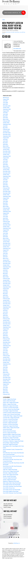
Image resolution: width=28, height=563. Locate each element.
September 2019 (7, 211)
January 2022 (6, 169)
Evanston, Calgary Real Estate (10, 422)
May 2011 (5, 369)
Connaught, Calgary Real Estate (10, 410)
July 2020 (5, 199)
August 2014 (6, 308)
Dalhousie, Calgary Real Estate (10, 421)
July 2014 (5, 310)
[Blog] (18, 537)
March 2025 (5, 119)
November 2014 (6, 303)
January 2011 (6, 375)
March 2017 (5, 258)
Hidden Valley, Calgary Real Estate (11, 427)
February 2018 (6, 240)
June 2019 (5, 216)
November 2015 (6, 283)
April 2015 (5, 295)
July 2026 (5, 100)
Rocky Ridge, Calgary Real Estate (11, 442)
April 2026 (5, 104)
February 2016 (6, 278)
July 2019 (5, 214)
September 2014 (7, 307)
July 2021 (5, 179)
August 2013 (6, 328)
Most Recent (6, 97)
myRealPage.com (16, 543)
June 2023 (5, 141)
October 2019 (6, 209)
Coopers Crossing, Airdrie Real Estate (12, 412)
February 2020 (6, 208)
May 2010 (5, 389)
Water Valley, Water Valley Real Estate (12, 483)
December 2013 (6, 322)
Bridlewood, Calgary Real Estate (10, 405)
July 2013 (5, 330)
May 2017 (5, 255)
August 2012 (6, 347)
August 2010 (6, 384)
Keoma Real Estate (7, 429)
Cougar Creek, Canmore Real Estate (11, 414)
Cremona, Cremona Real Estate (10, 419)
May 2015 (5, 293)
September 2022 (7, 156)
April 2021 (5, 184)
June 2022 (5, 161)
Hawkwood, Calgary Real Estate (10, 426)
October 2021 (6, 174)
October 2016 (6, 265)
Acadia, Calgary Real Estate (9, 399)
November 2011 (6, 360)
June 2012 (5, 350)
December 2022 (6, 151)
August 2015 (6, 288)
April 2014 (5, 315)
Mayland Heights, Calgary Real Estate (12, 434)
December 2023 (6, 132)
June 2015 (5, 292)
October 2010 (6, 380)
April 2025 (5, 117)
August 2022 (6, 157)
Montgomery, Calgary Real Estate (10, 437)
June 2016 (5, 271)
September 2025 (7, 109)
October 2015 (6, 285)
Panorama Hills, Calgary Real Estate (11, 439)
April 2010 (5, 390)
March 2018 (5, 238)
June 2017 (5, 253)
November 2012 (6, 342)
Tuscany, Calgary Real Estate (10, 478)
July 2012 (5, 349)
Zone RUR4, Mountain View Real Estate (12, 486)
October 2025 (6, 107)
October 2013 (6, 325)
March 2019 (5, 219)
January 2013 (6, 340)
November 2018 (6, 225)
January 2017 (6, 260)
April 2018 (5, 236)
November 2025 (6, 105)
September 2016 (7, 266)
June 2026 (5, 102)
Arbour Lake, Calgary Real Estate (10, 402)
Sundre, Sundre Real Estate (9, 476)
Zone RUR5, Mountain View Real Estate (12, 493)
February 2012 (6, 355)
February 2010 (6, 394)
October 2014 (6, 305)
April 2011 (5, 370)
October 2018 (6, 226)
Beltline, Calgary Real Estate (9, 404)
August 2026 (6, 99)
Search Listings (7, 507)
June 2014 (5, 312)
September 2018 (7, 228)
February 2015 (6, 298)
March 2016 (5, 276)
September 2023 (7, 136)
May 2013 (5, 333)
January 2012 (6, 357)
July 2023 (5, 139)
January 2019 (6, 223)
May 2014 (5, 313)
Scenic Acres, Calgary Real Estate (11, 471)
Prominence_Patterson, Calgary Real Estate (13, 441)
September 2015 (7, 287)
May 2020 (5, 203)
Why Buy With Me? (8, 503)
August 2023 (6, 137)
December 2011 (6, 359)
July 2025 (5, 112)
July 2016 (5, 270)
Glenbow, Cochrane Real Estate (10, 424)
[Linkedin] (16, 537)
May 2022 (5, 162)
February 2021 (6, 188)
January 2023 (6, 149)
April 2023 (5, 144)
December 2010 (6, 377)
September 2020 (7, 196)
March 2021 (5, 186)
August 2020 (6, 198)
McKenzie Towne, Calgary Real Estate (12, 436)
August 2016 (6, 268)
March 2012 (5, 354)
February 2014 (6, 318)
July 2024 (5, 126)
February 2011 (6, 374)
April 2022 (5, 164)
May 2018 (5, 235)
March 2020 (5, 206)
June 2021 (5, 181)
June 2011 (5, 367)
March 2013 (5, 337)
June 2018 (5, 233)
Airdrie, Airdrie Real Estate (9, 400)
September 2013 (7, 327)
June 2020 (5, 201)
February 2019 (6, 221)
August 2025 (6, 111)
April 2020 (5, 204)
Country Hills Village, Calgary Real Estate (12, 415)
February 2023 (6, 147)
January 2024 (6, 131)
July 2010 (5, 385)
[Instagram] (14, 537)
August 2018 (6, 230)
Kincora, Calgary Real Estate (9, 432)
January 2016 (6, 280)
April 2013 (5, 335)
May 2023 (5, 142)
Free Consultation (8, 518)
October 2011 (6, 362)
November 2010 (6, 379)
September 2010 (7, 382)
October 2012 (6, 344)
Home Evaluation (8, 516)
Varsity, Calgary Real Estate (9, 479)
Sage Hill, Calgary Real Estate (10, 469)
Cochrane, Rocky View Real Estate (11, 409)
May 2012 (5, 352)
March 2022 (5, 166)
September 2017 (7, 248)
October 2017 (6, 246)
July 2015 (5, 290)
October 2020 (6, 194)
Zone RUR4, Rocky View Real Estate (11, 489)
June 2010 (5, 387)
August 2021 (6, 178)
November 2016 (6, 263)
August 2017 (6, 250)
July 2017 (5, 251)
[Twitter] (12, 537)
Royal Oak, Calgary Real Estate (10, 444)
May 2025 (5, 116)
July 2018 (5, 231)
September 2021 (7, 176)
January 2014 (6, 320)
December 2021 (6, 171)
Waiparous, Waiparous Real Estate (11, 481)
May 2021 (5, 183)
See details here (17, 48)
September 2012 (7, 345)
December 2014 (6, 302)
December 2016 (6, 261)
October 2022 (6, 154)
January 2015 (6, 300)
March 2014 (5, 317)
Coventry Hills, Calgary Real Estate (11, 417)
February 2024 (6, 129)
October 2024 (6, 122)
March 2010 (5, 392)
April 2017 (5, 256)
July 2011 (5, 365)
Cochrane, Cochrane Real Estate (10, 407)
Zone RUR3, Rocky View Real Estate (11, 484)
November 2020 (6, 193)
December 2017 (6, 243)
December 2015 (6, 281)
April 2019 (5, 218)
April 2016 (5, 275)
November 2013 (6, 323)
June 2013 (5, 332)
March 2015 (5, 297)
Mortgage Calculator (8, 505)
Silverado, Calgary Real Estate (10, 472)
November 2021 (6, 173)
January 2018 (6, 241)
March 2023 (5, 146)
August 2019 (6, 213)
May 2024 (5, 127)
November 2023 (6, 134)
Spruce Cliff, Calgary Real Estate (10, 474)
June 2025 (5, 114)
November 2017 (6, 245)
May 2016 (5, 273)
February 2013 (6, 338)
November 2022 (6, 152)
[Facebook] (9, 537)
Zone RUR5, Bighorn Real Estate (10, 491)
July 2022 (5, 159)
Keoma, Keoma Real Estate (9, 431)
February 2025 (6, 121)
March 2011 (5, 372)
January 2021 (6, 189)
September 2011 (7, 364)
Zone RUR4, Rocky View (9, 488)
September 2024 (7, 124)
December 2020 (6, 191)
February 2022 (6, 168)
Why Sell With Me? (8, 514)
